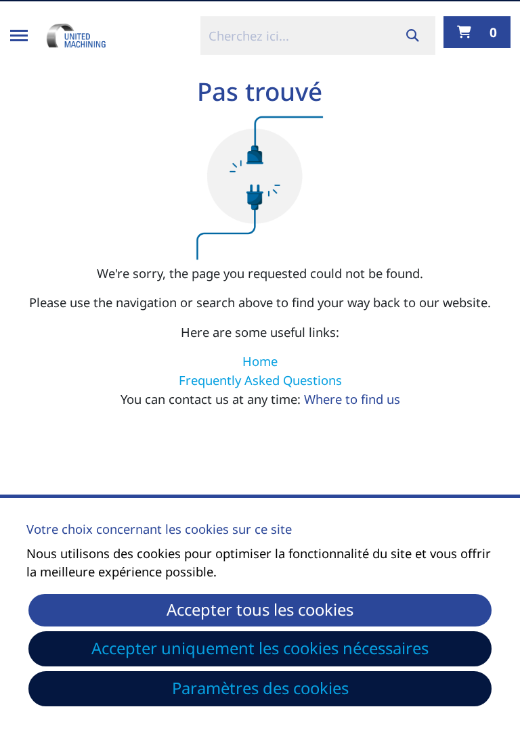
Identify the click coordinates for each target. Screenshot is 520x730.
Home (260, 360)
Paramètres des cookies (260, 688)
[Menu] (19, 35)
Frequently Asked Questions (260, 379)
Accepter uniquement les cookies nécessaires (260, 648)
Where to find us (352, 398)
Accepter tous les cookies (260, 609)
